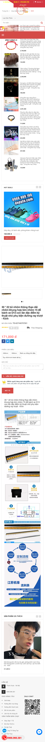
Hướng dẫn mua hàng (11, 704)
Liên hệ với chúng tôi (10, 713)
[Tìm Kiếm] (41, 22)
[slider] (5, 327)
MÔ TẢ (7, 391)
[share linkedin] (12, 341)
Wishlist (39, 2)
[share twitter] (8, 341)
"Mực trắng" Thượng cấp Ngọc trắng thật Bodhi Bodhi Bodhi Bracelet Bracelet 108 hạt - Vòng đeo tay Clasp (30, 71)
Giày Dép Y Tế (9, 721)
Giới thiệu (7, 700)
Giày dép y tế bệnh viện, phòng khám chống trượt (21, 230)
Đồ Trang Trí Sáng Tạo (11, 730)
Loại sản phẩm (8, 18)
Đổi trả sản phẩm (9, 710)
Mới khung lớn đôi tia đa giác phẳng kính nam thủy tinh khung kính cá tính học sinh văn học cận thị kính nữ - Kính (22, 663)
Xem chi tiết (9, 238)
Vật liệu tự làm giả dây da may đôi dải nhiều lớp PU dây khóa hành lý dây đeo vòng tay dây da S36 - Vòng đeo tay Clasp (30, 56)
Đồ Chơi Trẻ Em (9, 724)
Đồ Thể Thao (8, 734)
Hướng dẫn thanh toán (11, 707)
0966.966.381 (11, 692)
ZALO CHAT (29, 696)
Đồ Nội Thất (8, 727)
